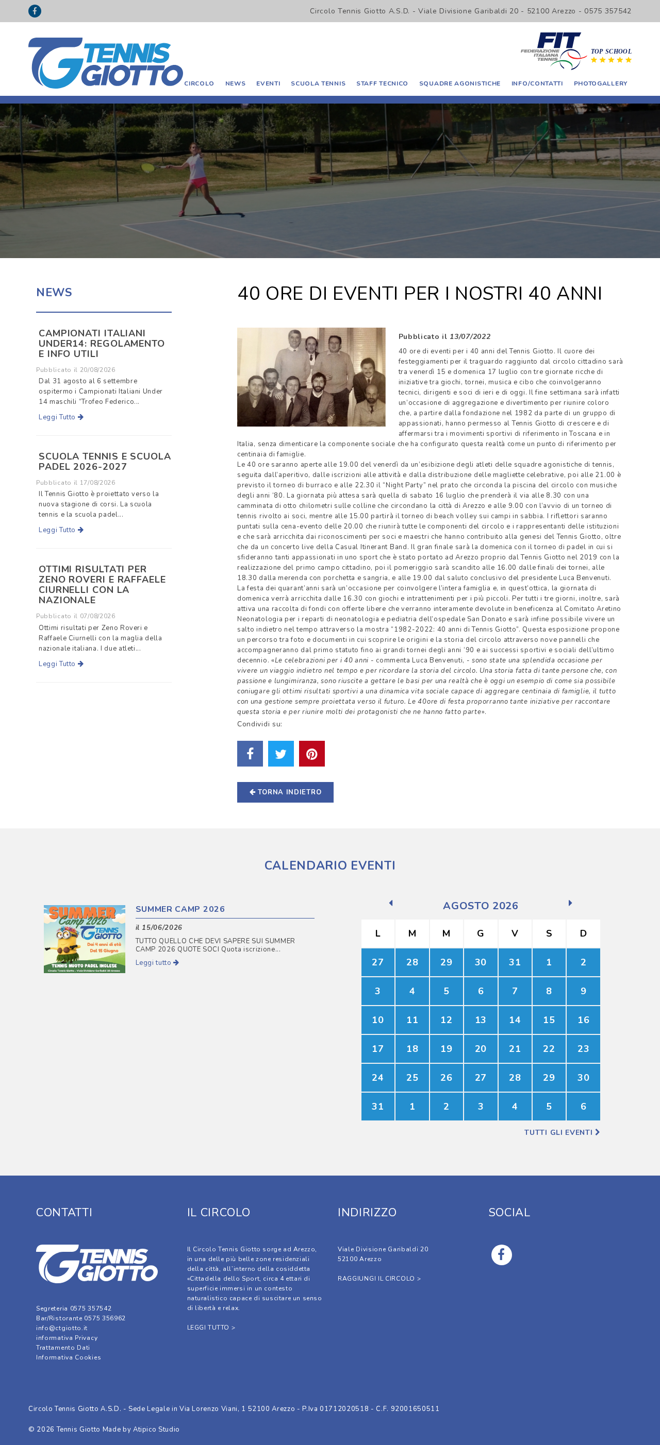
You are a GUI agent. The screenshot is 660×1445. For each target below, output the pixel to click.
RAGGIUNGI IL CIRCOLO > (379, 1278)
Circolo (199, 83)
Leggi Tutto (58, 417)
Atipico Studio (156, 1429)
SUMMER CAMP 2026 (180, 909)
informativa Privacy (66, 1338)
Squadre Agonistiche (460, 83)
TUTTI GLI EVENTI (559, 1132)
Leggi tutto (155, 962)
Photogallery (601, 83)
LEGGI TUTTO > (211, 1327)
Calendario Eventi (330, 866)
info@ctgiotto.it (62, 1328)
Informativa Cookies (68, 1357)
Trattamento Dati (63, 1348)
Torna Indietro (289, 792)
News (235, 83)
